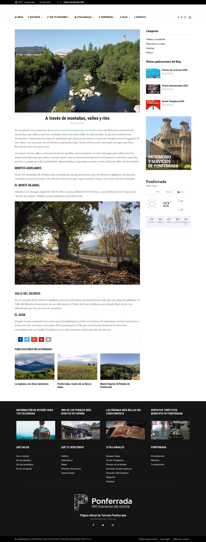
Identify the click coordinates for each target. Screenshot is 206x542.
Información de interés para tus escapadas (34, 411)
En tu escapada (24, 468)
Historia (155, 460)
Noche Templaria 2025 (173, 101)
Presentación (157, 456)
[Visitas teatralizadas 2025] (153, 89)
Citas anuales (84, 17)
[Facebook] (179, 17)
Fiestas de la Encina (116, 464)
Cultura (65, 456)
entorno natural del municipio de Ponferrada (76, 130)
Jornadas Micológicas (117, 473)
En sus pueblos (23, 460)
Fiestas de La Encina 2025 (174, 70)
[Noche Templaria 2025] (153, 104)
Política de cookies (181, 539)
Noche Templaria (115, 460)
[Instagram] (185, 17)
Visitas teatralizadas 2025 (74, 2)
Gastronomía (67, 473)
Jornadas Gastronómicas (119, 468)
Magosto (110, 477)
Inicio (20, 17)
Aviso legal (165, 539)
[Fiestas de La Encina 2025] (153, 73)
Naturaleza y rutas (155, 43)
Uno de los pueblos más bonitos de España (76, 411)
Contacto (141, 17)
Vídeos (149, 52)
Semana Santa (113, 456)
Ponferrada (107, 17)
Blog (124, 17)
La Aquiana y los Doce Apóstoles (32, 384)
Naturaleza (67, 460)
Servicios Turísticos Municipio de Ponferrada (167, 411)
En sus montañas (24, 464)
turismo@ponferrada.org (103, 518)
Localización (157, 464)
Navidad (110, 481)
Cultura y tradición (155, 39)
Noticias (150, 48)
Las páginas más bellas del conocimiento (123, 411)
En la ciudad (22, 456)
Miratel (88, 539)
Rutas (64, 464)
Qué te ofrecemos (59, 17)
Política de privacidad (148, 539)
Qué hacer (35, 17)
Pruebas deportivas (71, 468)
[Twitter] (182, 17)
